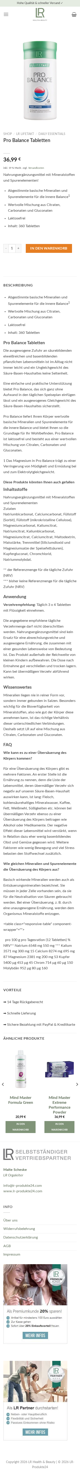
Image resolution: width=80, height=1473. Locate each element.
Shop (7, 134)
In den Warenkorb (49, 248)
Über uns (10, 1220)
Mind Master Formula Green (20, 1100)
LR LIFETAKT (25, 134)
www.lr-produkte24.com (22, 1191)
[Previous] (3, 1093)
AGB (7, 1246)
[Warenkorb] (74, 14)
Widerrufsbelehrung (19, 1229)
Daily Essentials (51, 134)
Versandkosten (36, 168)
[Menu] (6, 14)
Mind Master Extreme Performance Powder (59, 1105)
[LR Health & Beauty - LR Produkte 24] (40, 14)
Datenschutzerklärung (20, 1237)
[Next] (77, 1093)
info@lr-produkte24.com (22, 1185)
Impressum (11, 1254)
